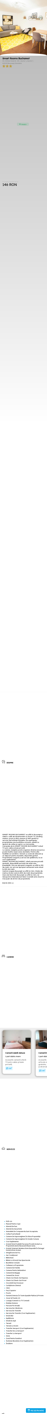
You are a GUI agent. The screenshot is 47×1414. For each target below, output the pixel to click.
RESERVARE (37, 1410)
